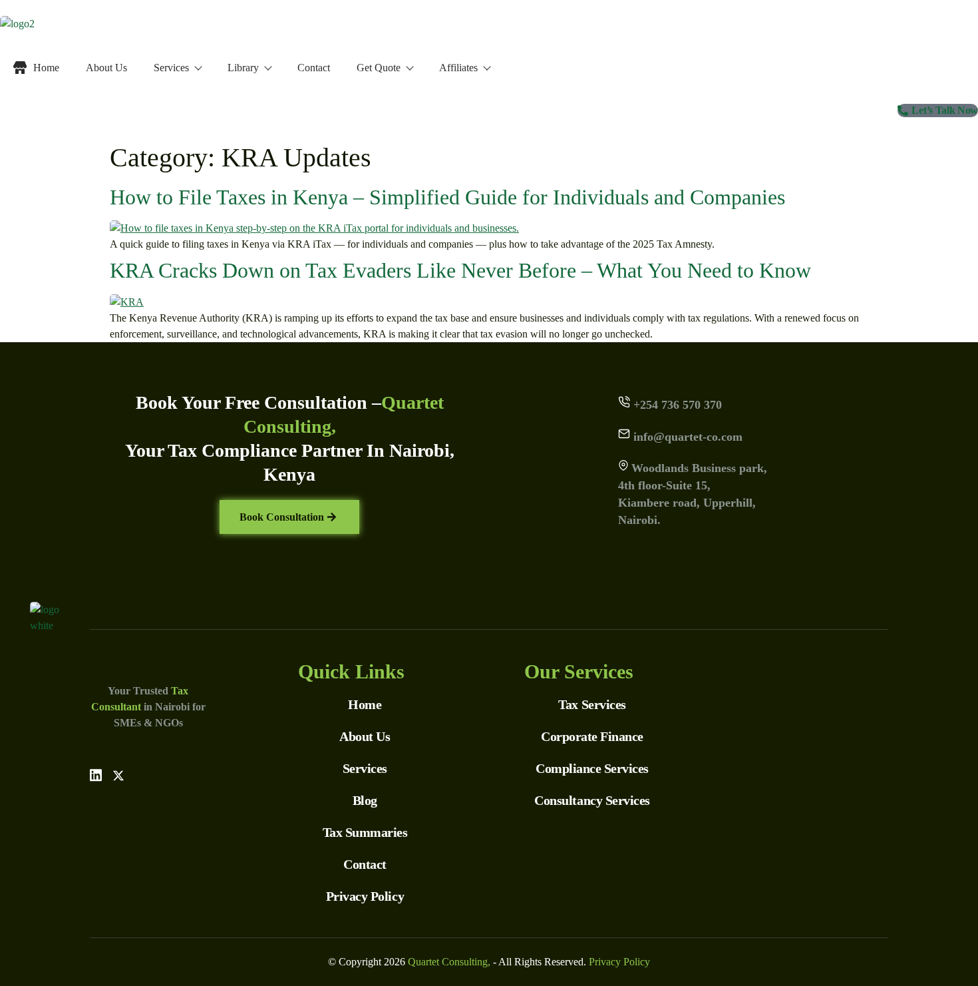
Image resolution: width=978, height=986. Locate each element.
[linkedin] (96, 775)
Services (171, 67)
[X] (118, 775)
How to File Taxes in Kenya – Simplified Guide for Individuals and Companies (447, 197)
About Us (106, 67)
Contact (313, 67)
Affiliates (458, 67)
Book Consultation (282, 517)
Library (243, 67)
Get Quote (379, 67)
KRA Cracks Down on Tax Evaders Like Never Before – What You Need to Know (460, 270)
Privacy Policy (619, 961)
